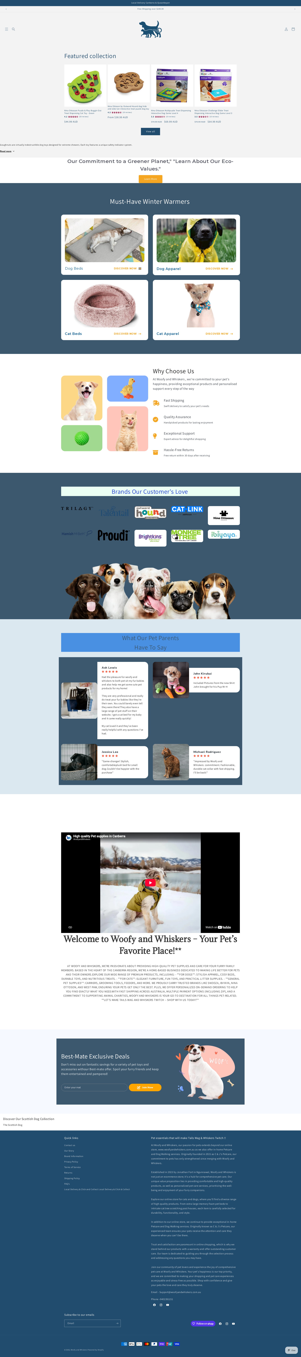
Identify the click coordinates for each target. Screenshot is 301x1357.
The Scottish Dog (12, 1125)
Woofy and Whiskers (79, 1350)
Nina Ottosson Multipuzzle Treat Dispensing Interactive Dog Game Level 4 (171, 112)
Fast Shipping (174, 400)
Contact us (69, 1145)
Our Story (69, 1150)
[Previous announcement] (6, 9)
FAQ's (67, 1183)
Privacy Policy (71, 1161)
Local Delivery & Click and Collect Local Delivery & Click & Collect (97, 1189)
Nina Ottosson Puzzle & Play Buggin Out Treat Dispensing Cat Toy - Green (82, 112)
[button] (6, 29)
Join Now (147, 1087)
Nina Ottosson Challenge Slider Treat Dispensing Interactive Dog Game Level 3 (213, 112)
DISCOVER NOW (125, 268)
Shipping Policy (72, 1178)
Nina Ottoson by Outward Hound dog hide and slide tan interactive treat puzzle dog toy (128, 107)
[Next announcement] (294, 9)
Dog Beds (74, 268)
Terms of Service (72, 1167)
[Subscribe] (117, 1323)
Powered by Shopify (96, 1350)
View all (150, 131)
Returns (68, 1172)
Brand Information (73, 1156)
